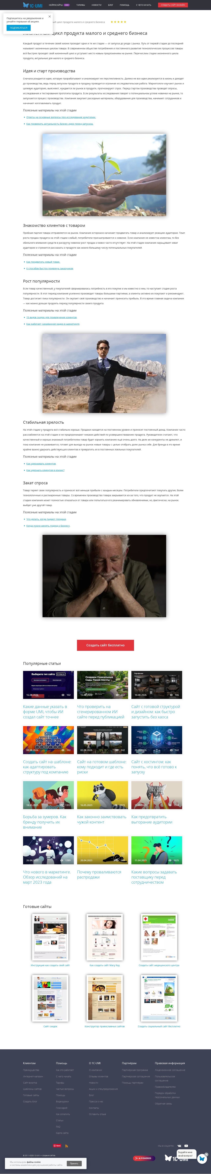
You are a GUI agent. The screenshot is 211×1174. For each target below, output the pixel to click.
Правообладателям (165, 1086)
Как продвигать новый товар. (43, 261)
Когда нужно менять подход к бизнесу (48, 525)
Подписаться (18, 28)
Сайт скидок (50, 1026)
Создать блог (30, 1101)
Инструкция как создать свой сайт (50, 965)
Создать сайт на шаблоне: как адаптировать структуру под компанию (47, 767)
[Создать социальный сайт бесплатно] (159, 1021)
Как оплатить (63, 1114)
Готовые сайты (31, 1095)
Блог (110, 5)
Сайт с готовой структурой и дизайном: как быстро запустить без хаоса (155, 711)
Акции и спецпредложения (103, 1088)
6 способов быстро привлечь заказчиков (49, 268)
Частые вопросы (65, 1088)
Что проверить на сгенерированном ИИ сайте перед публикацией (100, 711)
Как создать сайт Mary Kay (105, 965)
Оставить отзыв (97, 1114)
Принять (74, 1163)
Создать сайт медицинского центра (159, 965)
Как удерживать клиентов (41, 463)
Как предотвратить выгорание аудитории (151, 819)
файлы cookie (34, 1161)
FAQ (58, 1126)
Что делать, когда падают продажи (46, 519)
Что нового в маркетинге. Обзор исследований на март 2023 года (47, 877)
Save (58, 1145)
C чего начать (143, 5)
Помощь (124, 5)
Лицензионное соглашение (170, 1070)
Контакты (94, 1107)
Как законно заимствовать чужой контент (101, 819)
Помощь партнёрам (132, 1082)
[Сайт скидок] (50, 1021)
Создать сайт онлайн (173, 5)
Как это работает (65, 1070)
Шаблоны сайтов (32, 1088)
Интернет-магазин (33, 1076)
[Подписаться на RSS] (66, 1145)
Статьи (59, 1120)
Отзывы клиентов (98, 1076)
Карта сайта (62, 1132)
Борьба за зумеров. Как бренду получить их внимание (44, 822)
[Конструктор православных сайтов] (105, 1021)
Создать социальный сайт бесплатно (159, 1026)
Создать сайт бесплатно (105, 645)
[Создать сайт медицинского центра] (159, 960)
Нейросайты (56, 5)
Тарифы (80, 5)
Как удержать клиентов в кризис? (45, 470)
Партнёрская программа (135, 1070)
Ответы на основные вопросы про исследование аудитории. (61, 117)
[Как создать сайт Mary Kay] (105, 960)
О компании (95, 1070)
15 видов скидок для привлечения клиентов (51, 317)
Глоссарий (61, 1107)
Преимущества (31, 1070)
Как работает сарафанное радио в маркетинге (52, 323)
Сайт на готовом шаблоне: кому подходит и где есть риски (102, 767)
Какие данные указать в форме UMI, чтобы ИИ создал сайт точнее (45, 711)
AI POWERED (145, 1158)
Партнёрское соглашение (136, 1076)
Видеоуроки (62, 1101)
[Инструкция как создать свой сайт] (50, 960)
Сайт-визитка (30, 1082)
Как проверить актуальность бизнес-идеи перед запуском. (59, 123)
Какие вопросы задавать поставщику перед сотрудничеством (154, 877)
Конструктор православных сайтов (105, 1026)
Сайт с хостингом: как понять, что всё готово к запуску (154, 767)
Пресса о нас (96, 1101)
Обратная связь (163, 1103)
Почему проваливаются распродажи (99, 874)
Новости (96, 5)
